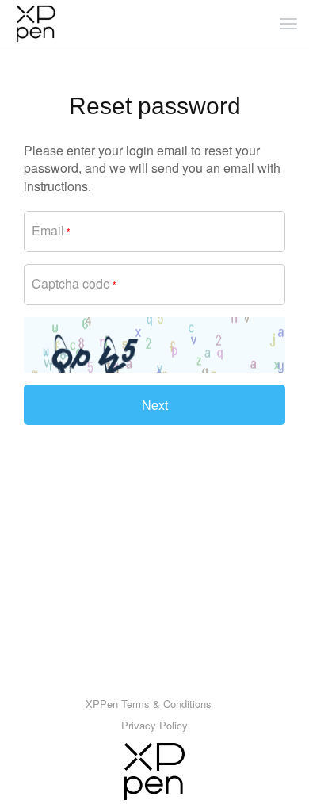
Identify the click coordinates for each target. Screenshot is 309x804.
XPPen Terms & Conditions (149, 703)
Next (155, 405)
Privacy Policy (154, 725)
